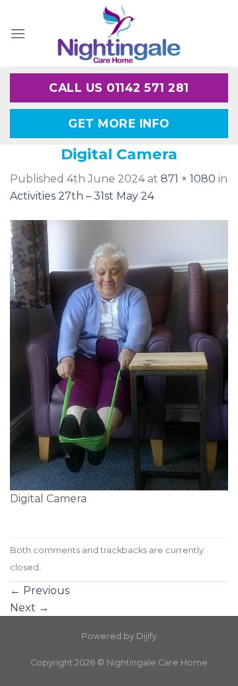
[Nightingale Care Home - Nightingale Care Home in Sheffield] (119, 33)
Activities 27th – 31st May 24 (82, 196)
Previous (39, 590)
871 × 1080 (188, 178)
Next (29, 607)
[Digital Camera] (119, 354)
